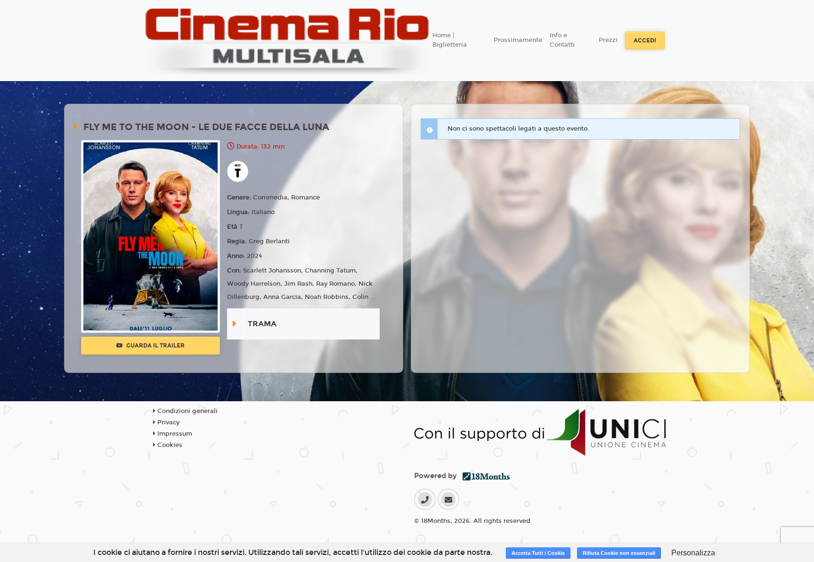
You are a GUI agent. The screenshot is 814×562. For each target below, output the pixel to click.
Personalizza (693, 553)
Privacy (167, 422)
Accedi (645, 40)
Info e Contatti (562, 40)
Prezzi (608, 40)
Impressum (173, 434)
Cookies (168, 445)
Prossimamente (518, 40)
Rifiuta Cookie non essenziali (619, 553)
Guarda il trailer (155, 345)
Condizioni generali (186, 411)
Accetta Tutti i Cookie (538, 553)
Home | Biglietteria (449, 40)
